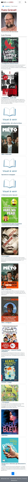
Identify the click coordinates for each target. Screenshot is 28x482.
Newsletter (14, 480)
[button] (25, 2)
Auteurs (8, 6)
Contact (24, 478)
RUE (8, 2)
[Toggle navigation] (20, 2)
